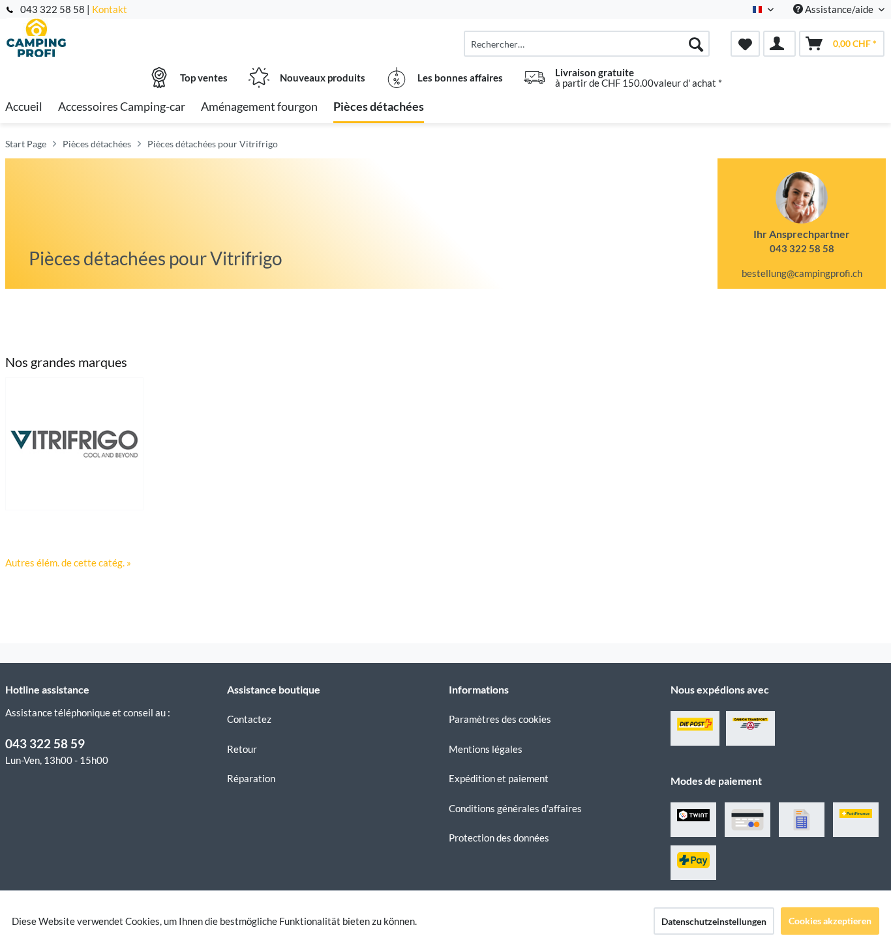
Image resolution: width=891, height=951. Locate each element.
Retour (242, 749)
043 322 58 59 (45, 743)
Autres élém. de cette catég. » (68, 562)
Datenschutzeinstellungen (713, 921)
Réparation (251, 778)
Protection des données (499, 837)
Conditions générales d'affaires (515, 808)
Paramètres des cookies (500, 719)
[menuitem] (587, 44)
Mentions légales (485, 749)
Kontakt (109, 9)
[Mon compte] (779, 44)
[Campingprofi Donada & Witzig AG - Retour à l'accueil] (114, 37)
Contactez (249, 719)
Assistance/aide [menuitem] (839, 9)
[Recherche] (696, 44)
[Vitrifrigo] (74, 443)
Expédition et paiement (499, 778)
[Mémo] (745, 44)
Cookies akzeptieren (830, 920)
